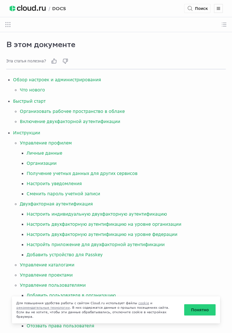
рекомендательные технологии (43, 307)
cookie (143, 303)
